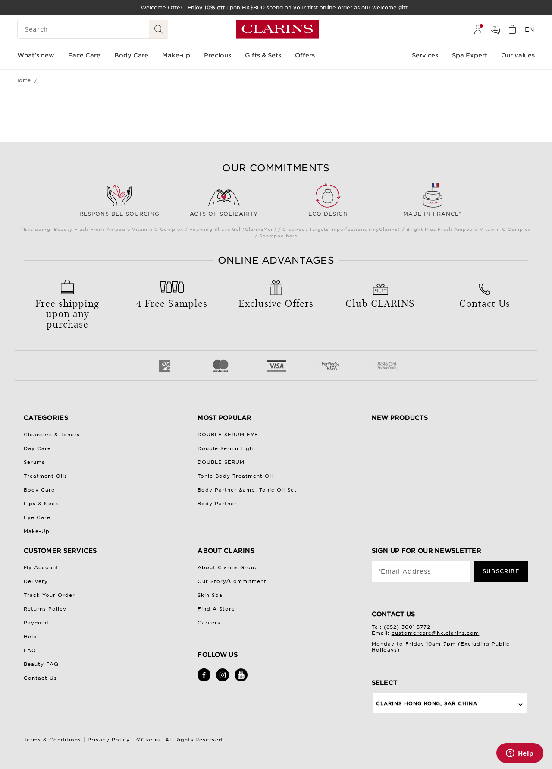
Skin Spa (210, 595)
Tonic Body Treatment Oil (235, 476)
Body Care (39, 490)
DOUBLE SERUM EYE (228, 435)
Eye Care (37, 517)
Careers (209, 623)
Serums (34, 462)
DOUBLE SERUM (221, 462)
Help (30, 636)
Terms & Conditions (52, 740)
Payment (36, 623)
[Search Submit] (158, 29)
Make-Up (37, 531)
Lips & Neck (41, 504)
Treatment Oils (45, 476)
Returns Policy (45, 609)
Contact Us (40, 678)
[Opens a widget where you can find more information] (519, 754)
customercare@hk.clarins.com (436, 633)
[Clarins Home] (277, 29)
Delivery (36, 581)
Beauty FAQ (41, 664)
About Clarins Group (228, 567)
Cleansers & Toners (52, 435)
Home (23, 80)
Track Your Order (49, 595)
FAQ (30, 650)
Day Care (37, 448)
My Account (41, 567)
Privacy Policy (109, 740)
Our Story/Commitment (232, 581)
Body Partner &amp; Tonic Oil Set (247, 490)
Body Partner (217, 504)
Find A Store (216, 609)
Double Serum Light (227, 448)
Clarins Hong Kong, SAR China (427, 703)
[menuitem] (478, 29)
